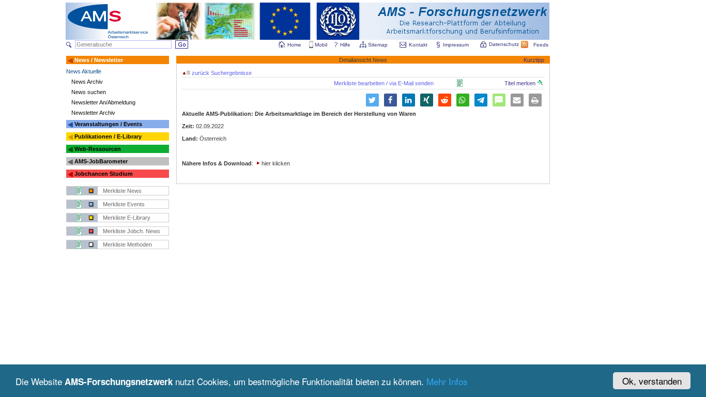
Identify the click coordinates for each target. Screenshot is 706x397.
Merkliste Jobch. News (131, 231)
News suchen (88, 92)
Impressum (456, 45)
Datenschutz (504, 44)
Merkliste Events (124, 204)
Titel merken (520, 83)
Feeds (540, 45)
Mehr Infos (447, 381)
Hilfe (345, 45)
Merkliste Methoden (127, 244)
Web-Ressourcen (97, 149)
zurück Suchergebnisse (221, 73)
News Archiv (87, 82)
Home (294, 45)
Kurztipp (534, 60)
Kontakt (418, 45)
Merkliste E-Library (126, 218)
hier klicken (276, 163)
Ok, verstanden (652, 380)
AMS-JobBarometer (101, 161)
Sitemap (378, 45)
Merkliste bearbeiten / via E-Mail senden (384, 83)
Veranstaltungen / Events (108, 124)
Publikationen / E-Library (108, 136)
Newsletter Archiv (93, 113)
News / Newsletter (98, 60)
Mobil (321, 45)
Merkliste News (122, 191)
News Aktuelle (83, 71)
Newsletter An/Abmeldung (103, 102)
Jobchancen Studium (103, 174)
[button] (372, 100)
